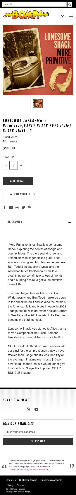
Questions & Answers (51, 479)
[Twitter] (23, 207)
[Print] (17, 207)
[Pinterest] (30, 207)
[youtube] (36, 409)
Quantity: (9, 157)
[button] (38, 222)
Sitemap (21, 485)
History (9, 485)
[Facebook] (4, 207)
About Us (11, 479)
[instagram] (28, 409)
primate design (24, 491)
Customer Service (28, 479)
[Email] (11, 207)
